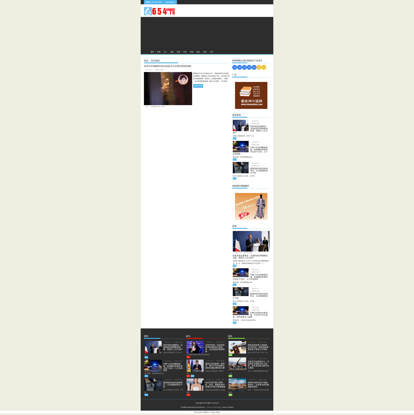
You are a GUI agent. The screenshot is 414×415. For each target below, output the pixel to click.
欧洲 (158, 52)
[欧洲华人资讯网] (146, 51)
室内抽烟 (153, 106)
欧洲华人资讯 (160, 70)
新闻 (152, 52)
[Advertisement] (207, 33)
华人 (165, 52)
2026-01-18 (252, 359)
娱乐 (198, 52)
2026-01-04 (252, 380)
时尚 (185, 52)
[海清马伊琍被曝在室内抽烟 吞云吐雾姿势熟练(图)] (168, 73)
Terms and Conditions (201, 412)
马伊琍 (163, 106)
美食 (172, 52)
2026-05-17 (210, 342)
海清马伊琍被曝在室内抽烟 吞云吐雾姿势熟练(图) (167, 66)
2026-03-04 (210, 380)
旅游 (191, 52)
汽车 (211, 52)
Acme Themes (228, 407)
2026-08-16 (255, 163)
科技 (178, 52)
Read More (198, 86)
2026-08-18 (255, 121)
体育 (204, 52)
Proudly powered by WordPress (193, 407)
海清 (158, 106)
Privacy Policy (215, 412)
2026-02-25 (252, 342)
